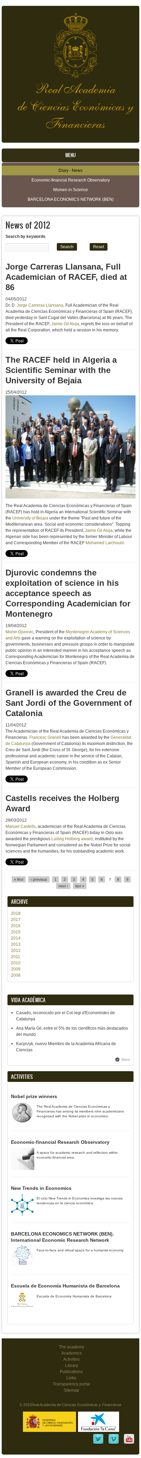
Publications (71, 1371)
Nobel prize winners (34, 1096)
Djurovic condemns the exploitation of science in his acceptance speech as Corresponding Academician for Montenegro (67, 593)
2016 (16, 925)
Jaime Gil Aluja (65, 323)
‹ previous (38, 879)
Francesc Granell (45, 737)
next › (63, 886)
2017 (16, 919)
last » (79, 886)
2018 (16, 913)
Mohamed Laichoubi (105, 542)
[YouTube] (129, 1443)
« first (18, 879)
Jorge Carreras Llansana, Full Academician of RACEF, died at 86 (66, 277)
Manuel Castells (20, 826)
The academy (71, 1347)
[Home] (70, 42)
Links (71, 1377)
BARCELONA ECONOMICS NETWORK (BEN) (71, 199)
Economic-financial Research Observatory (70, 180)
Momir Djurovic (19, 631)
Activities (71, 1359)
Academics (71, 1353)
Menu (70, 155)
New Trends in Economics (41, 1188)
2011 (15, 956)
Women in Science (70, 189)
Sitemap (71, 1390)
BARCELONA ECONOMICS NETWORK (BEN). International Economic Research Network (62, 1237)
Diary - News (70, 170)
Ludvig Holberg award (72, 838)
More (125, 1059)
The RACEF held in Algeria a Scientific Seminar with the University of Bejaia (61, 370)
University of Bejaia (30, 518)
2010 (16, 963)
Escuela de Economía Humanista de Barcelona (65, 1286)
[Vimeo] (113, 1443)
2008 (16, 975)
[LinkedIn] (98, 1443)
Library (71, 1365)
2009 (16, 969)
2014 (16, 938)
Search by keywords (25, 236)
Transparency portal (71, 1384)
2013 (16, 944)
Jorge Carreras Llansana (40, 305)
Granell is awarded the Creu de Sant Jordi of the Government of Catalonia (68, 703)
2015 (16, 932)
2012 (16, 950)
